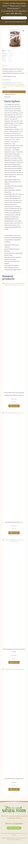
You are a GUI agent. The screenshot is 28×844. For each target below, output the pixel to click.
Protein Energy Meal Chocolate (17, 86)
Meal (23, 84)
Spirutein (4, 87)
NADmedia (18, 839)
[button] (23, 31)
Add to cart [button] (14, 406)
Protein (8, 86)
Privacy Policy (18, 833)
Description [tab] (7, 91)
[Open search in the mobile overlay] (14, 18)
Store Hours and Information (8, 833)
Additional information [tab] (10, 94)
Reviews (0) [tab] (7, 97)
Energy (19, 84)
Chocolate (15, 84)
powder (4, 86)
